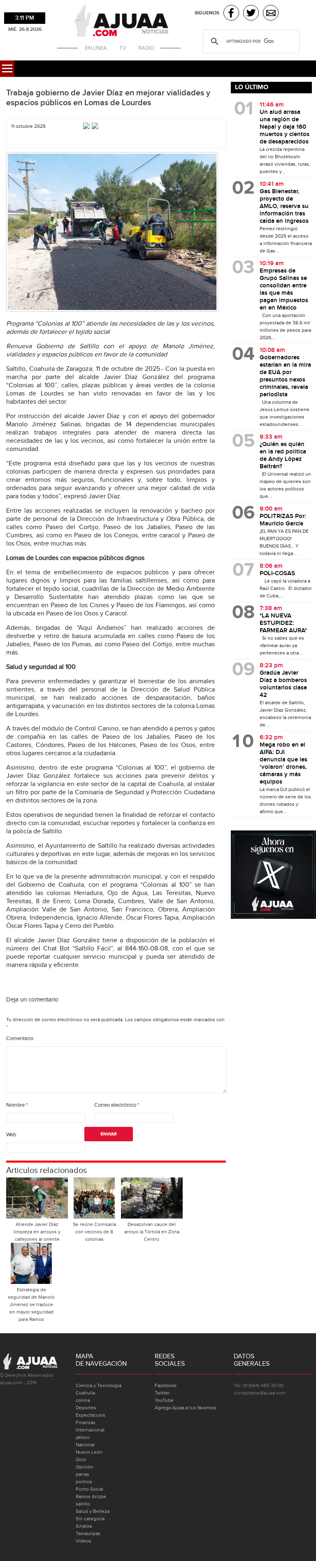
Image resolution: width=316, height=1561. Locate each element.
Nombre (17, 1105)
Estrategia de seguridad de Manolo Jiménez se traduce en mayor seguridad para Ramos (31, 1304)
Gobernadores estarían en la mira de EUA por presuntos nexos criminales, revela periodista (285, 376)
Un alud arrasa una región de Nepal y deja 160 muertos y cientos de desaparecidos (284, 127)
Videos (83, 1541)
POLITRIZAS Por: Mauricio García (283, 520)
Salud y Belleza (92, 1511)
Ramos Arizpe (91, 1496)
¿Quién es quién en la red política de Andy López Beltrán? (283, 455)
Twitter (162, 1393)
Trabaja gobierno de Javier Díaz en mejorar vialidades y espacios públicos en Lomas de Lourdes (108, 98)
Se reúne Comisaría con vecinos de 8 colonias (94, 1231)
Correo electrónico (116, 1105)
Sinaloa (84, 1526)
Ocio (81, 1459)
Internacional (90, 1430)
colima (83, 1400)
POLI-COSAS (277, 573)
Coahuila (85, 1393)
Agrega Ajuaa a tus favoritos (185, 1408)
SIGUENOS (207, 13)
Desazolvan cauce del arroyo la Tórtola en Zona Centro (151, 1231)
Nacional (85, 1445)
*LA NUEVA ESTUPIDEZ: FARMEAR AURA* (283, 623)
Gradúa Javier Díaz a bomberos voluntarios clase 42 (283, 684)
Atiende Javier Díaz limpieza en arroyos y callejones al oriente (37, 1231)
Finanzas (85, 1422)
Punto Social (89, 1489)
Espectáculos (90, 1415)
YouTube (164, 1400)
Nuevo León (89, 1452)
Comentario (19, 1038)
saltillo (83, 1504)
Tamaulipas (88, 1533)
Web (11, 1134)
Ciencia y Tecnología (98, 1385)
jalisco (83, 1437)
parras (82, 1474)
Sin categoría (90, 1519)
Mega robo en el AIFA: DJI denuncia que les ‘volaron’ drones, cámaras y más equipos (283, 763)
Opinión (84, 1467)
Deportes (86, 1408)
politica (84, 1482)
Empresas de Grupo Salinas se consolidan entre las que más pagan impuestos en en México (284, 289)
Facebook (166, 1385)
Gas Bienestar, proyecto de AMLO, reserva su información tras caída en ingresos (284, 206)
